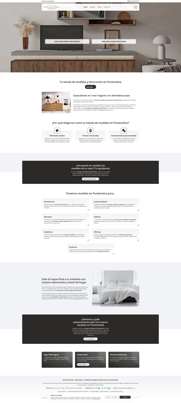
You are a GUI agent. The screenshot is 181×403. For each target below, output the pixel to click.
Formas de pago (94, 391)
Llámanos (101, 110)
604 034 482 (94, 388)
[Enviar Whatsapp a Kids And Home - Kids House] (138, 1)
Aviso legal (44, 397)
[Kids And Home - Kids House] (51, 7)
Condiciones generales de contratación (78, 391)
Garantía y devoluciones (116, 391)
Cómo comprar (62, 391)
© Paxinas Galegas (135, 397)
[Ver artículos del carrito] (135, 7)
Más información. (96, 398)
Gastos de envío (104, 391)
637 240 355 (104, 388)
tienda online (77, 298)
